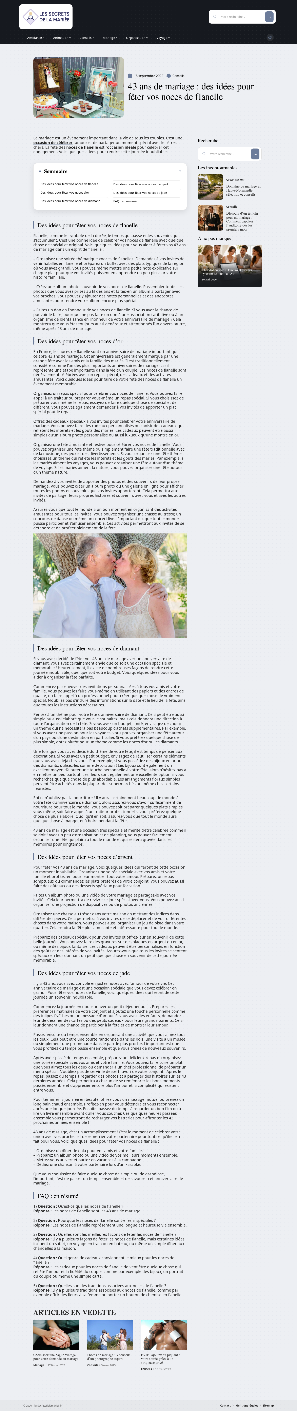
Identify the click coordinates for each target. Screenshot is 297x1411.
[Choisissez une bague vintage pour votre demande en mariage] (56, 1335)
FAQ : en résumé (125, 201)
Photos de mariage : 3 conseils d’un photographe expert (109, 1356)
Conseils (178, 76)
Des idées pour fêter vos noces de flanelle (69, 184)
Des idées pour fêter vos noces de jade (140, 193)
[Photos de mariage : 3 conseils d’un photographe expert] (110, 1335)
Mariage (38, 1365)
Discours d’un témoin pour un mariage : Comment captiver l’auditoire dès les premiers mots (242, 221)
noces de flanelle (82, 147)
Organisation (235, 179)
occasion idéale (121, 147)
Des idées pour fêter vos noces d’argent (140, 184)
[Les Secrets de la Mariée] (46, 17)
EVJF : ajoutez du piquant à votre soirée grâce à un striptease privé (160, 1358)
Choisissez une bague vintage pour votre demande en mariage (55, 1356)
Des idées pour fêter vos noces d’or (64, 192)
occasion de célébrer (53, 142)
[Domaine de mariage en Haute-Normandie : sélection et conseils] (210, 187)
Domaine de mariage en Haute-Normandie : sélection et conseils (243, 190)
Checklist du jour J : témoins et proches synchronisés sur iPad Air (227, 272)
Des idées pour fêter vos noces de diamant (70, 201)
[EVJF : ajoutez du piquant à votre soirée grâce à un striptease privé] (164, 1335)
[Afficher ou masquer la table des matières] (125, 171)
